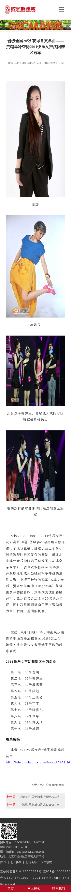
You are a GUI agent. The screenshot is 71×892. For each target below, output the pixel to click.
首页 (10, 888)
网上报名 (33, 888)
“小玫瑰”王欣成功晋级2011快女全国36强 (43, 804)
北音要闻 (15, 862)
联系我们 (58, 888)
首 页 (3, 862)
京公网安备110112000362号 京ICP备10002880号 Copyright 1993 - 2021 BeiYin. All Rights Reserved (35, 878)
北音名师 (31, 862)
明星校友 (46, 862)
